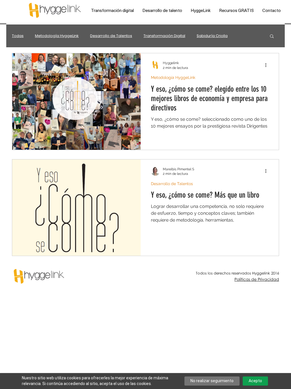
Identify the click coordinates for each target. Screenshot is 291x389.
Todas (18, 36)
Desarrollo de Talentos (111, 36)
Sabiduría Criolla (212, 36)
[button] (112, 10)
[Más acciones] (267, 65)
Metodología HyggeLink (57, 36)
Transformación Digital (164, 36)
